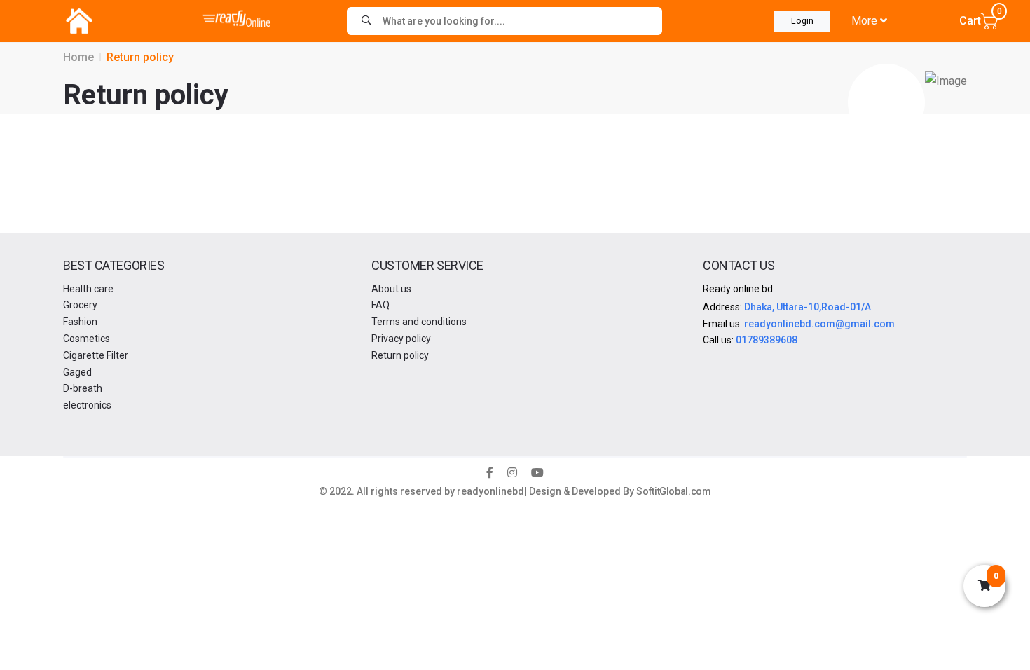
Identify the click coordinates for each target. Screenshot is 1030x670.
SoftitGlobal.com (673, 491)
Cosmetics (86, 338)
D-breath (82, 388)
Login (802, 20)
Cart (978, 19)
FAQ (380, 304)
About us (391, 288)
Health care (88, 288)
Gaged (77, 372)
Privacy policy (401, 338)
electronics (87, 405)
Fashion (80, 321)
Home (78, 57)
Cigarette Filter (95, 355)
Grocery (80, 304)
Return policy (400, 355)
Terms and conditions (419, 321)
